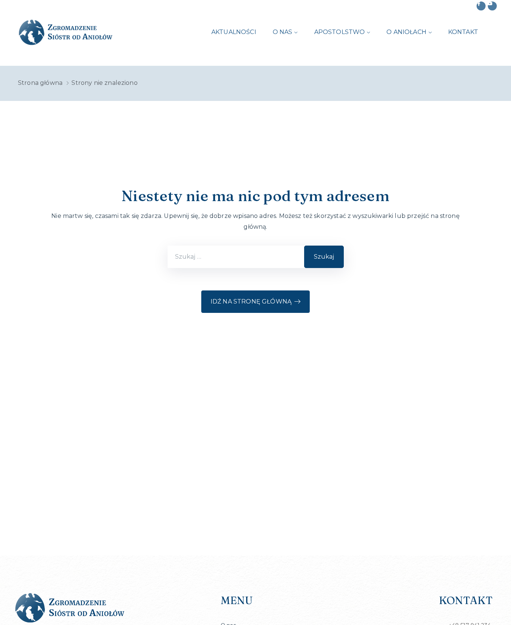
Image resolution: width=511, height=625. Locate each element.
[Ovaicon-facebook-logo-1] (481, 5)
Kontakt (463, 32)
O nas (283, 32)
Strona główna (40, 82)
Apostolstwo (339, 32)
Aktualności (233, 32)
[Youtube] (492, 5)
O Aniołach (406, 32)
